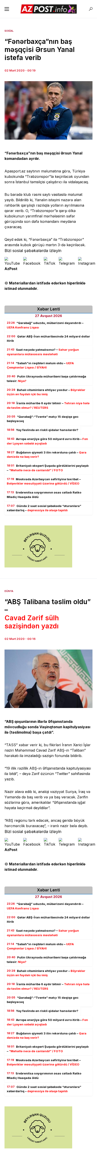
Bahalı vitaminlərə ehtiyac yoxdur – (46, 392)
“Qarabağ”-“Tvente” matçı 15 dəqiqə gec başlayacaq (43, 419)
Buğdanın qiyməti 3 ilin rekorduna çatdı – (46, 455)
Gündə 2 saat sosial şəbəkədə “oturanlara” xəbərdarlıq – (44, 508)
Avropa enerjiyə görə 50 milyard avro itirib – (47, 441)
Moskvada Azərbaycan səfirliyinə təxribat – (44, 481)
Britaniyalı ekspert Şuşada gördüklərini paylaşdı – (48, 468)
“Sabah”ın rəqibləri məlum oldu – (40, 365)
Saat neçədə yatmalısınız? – (43, 352)
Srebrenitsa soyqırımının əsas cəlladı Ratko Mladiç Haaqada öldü (44, 495)
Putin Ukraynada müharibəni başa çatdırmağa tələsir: (46, 379)
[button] (7, 9)
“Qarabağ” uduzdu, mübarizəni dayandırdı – (45, 325)
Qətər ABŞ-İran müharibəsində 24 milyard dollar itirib (48, 339)
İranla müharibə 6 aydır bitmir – (48, 405)
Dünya (9, 591)
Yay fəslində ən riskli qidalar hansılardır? (42, 430)
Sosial (9, 30)
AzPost (11, 268)
